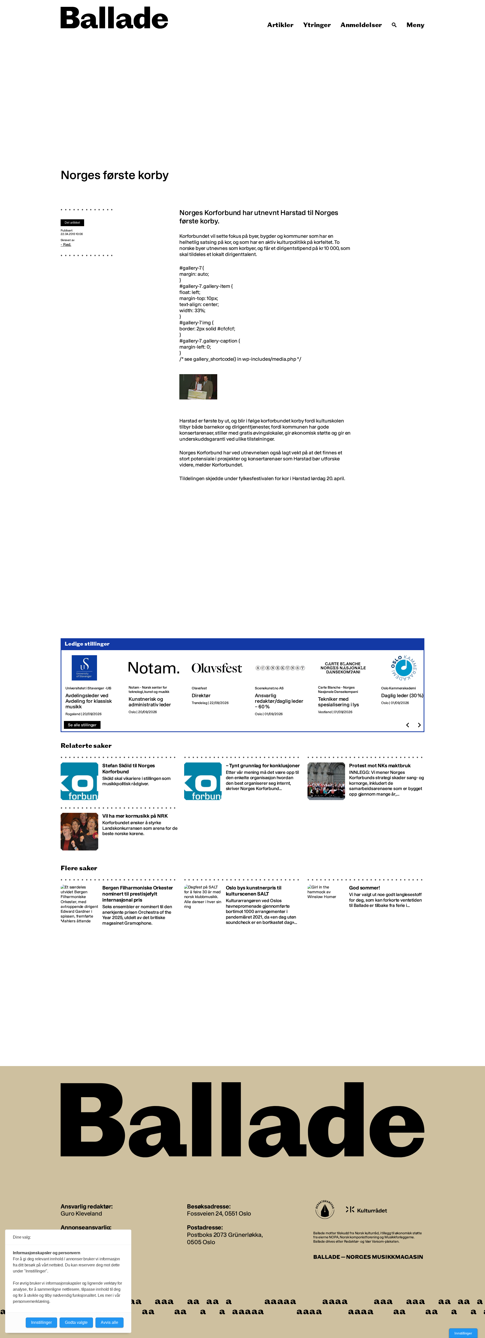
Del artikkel (72, 222)
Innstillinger (463, 1333)
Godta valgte (76, 1322)
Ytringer (317, 25)
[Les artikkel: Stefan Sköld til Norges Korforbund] (119, 778)
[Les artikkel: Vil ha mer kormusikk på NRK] (119, 829)
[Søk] (394, 25)
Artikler (280, 25)
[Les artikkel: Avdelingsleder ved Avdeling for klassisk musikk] (93, 685)
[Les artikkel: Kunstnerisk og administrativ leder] (156, 685)
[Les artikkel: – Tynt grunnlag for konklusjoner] (242, 778)
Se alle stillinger (82, 725)
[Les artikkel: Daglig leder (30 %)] (408, 685)
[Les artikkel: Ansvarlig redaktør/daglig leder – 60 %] (282, 685)
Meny (415, 25)
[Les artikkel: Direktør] (219, 685)
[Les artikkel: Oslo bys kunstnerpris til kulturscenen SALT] (242, 902)
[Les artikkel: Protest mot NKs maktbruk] (365, 778)
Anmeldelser (361, 25)
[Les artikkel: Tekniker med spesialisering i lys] (345, 685)
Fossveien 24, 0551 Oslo (219, 1213)
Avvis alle (109, 1322)
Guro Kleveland (81, 1213)
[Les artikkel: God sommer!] (365, 902)
